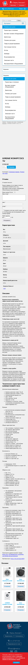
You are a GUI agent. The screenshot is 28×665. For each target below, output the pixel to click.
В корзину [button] (7, 586)
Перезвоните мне (14, 644)
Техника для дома (9, 27)
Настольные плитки (10, 47)
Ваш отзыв (5, 194)
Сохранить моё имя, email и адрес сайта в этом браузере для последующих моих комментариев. (14, 212)
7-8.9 (4, 288)
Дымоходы (7, 37)
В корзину (11, 167)
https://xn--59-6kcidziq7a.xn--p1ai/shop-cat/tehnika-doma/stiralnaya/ (13, 555)
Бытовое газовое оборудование (13, 33)
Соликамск (21, 5)
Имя (3, 202)
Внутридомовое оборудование (13, 63)
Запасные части (9, 60)
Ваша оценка (5, 192)
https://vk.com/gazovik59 (17, 558)
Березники (13, 5)
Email (4, 206)
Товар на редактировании (12, 43)
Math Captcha (6, 216)
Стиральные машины (14, 172)
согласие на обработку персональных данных (13, 658)
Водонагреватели (9, 57)
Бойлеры (6, 53)
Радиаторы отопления (11, 30)
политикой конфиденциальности (12, 657)
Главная (4, 122)
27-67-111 (9, 9)
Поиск (19, 20)
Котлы (6, 50)
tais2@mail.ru (15, 649)
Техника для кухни (9, 40)
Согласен (16, 662)
